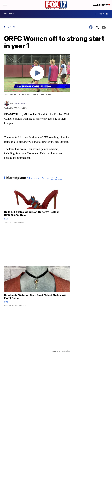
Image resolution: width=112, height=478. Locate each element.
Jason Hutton (20, 103)
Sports (9, 26)
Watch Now (100, 5)
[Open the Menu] (5, 5)
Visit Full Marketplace (56, 179)
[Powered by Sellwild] (66, 351)
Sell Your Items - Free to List (38, 179)
